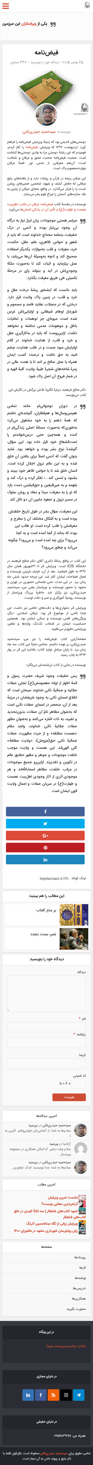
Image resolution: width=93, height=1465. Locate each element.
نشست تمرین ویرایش (63, 1198)
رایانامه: (79, 1034)
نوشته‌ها (80, 1278)
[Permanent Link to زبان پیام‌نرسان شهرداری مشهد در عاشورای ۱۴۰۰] (82, 1231)
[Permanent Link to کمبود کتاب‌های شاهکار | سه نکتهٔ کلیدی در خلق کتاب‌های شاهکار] (82, 1211)
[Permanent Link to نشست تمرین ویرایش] (82, 1198)
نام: (82, 1019)
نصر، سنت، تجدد (43, 934)
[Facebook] (40, 1395)
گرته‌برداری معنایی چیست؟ (59, 1204)
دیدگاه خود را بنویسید (44, 62)
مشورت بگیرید (76, 1309)
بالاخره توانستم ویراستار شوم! (66, 1346)
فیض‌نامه (31, 147)
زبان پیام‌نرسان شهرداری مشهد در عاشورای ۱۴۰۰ (46, 1231)
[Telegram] (78, 1395)
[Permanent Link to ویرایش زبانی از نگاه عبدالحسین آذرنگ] (82, 1224)
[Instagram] (66, 1395)
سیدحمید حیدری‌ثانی (39, 132)
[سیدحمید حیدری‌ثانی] (87, 5)
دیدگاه (81, 972)
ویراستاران (28, 24)
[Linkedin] (28, 1395)
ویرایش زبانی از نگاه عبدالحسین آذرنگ (52, 1224)
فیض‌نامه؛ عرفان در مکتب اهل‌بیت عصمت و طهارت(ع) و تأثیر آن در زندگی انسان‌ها (46, 207)
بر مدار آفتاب (46, 910)
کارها (82, 1268)
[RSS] (53, 1395)
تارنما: (82, 1055)
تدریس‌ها (79, 1288)
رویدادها (80, 1258)
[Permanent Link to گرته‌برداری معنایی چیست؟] (82, 1204)
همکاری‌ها (79, 1299)
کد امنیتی (79, 1076)
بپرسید (32, 1125)
